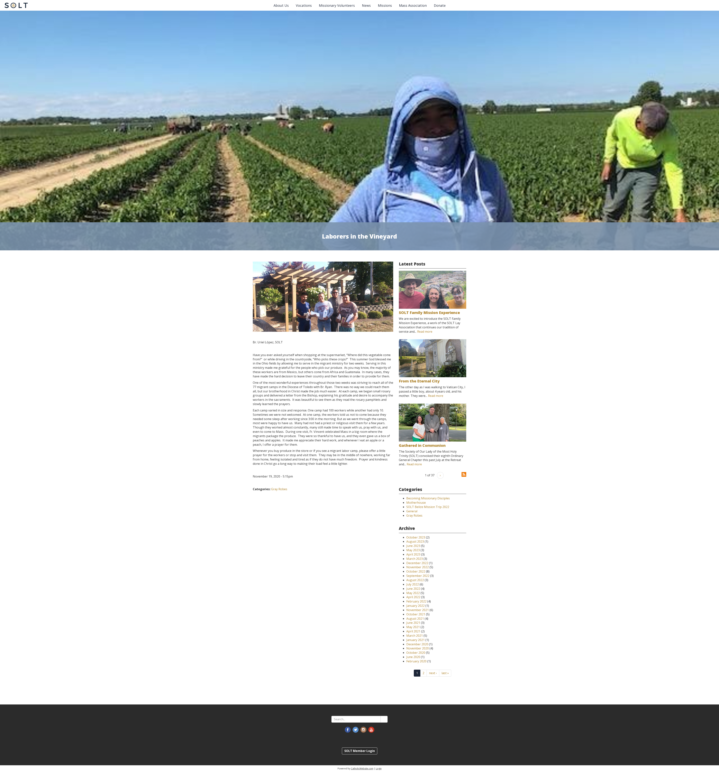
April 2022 (413, 597)
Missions (385, 5)
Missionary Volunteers (337, 5)
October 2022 (415, 571)
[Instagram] (363, 730)
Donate (440, 5)
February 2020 (416, 661)
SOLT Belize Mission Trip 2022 (427, 507)
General (411, 511)
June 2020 (413, 657)
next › (433, 673)
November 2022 (417, 567)
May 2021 (413, 627)
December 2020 (417, 644)
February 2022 (416, 601)
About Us (281, 5)
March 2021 (414, 636)
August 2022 (415, 580)
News (366, 5)
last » (445, 673)
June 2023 (413, 546)
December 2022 (417, 563)
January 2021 (415, 640)
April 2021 (413, 631)
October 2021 (415, 614)
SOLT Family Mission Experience (429, 312)
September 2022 (417, 576)
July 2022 (412, 584)
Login (379, 768)
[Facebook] (348, 730)
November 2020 (417, 648)
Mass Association (413, 5)
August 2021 (415, 619)
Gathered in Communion (422, 445)
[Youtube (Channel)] (371, 730)
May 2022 (413, 593)
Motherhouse (416, 503)
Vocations (304, 5)
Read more (424, 331)
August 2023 (415, 541)
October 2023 (415, 537)
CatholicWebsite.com (362, 768)
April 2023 (413, 554)
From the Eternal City (419, 381)
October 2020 (415, 653)
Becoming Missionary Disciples (428, 498)
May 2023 (413, 550)
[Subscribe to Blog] (464, 474)
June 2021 (413, 623)
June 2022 (413, 589)
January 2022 (415, 606)
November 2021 (417, 610)
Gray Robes (279, 489)
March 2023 (414, 559)
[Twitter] (356, 730)
